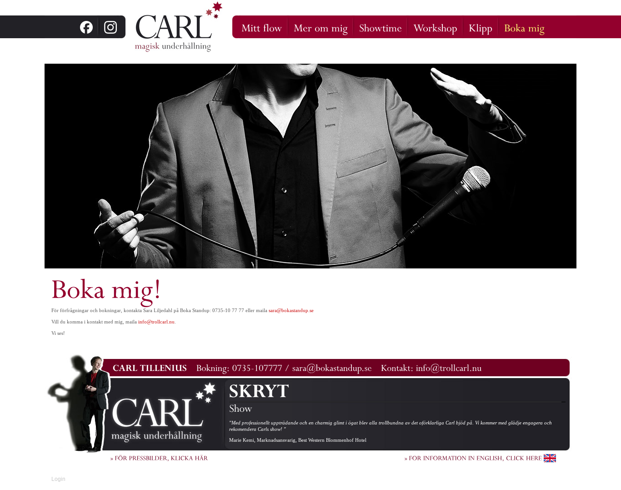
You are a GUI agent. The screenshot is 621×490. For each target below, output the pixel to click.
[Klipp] (480, 27)
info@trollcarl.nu (156, 321)
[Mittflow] (262, 27)
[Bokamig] (524, 27)
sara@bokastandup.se (291, 310)
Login (58, 479)
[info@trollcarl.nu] (449, 367)
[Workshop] (435, 27)
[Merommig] (320, 27)
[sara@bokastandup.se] (332, 367)
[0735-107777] (257, 367)
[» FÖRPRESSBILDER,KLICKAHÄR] (159, 457)
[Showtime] (380, 27)
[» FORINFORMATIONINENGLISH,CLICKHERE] (480, 457)
